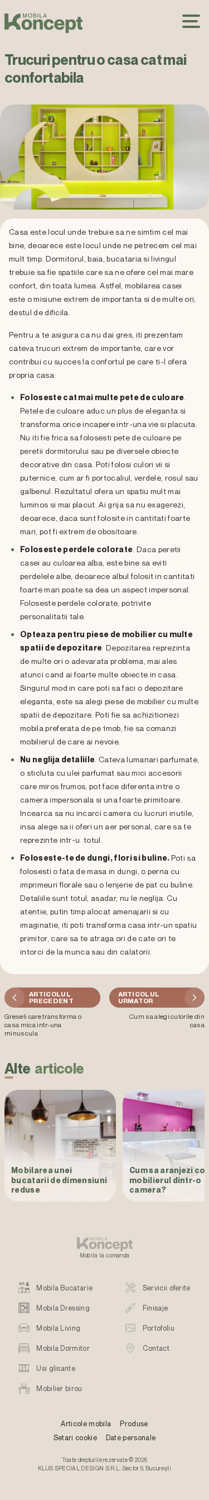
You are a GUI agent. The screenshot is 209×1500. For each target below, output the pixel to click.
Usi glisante (55, 1368)
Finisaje (155, 1308)
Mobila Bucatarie (64, 1288)
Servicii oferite (167, 1288)
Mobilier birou (59, 1388)
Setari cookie (75, 1437)
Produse (134, 1424)
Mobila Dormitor (63, 1348)
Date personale (130, 1437)
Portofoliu (158, 1328)
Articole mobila (86, 1424)
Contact (156, 1348)
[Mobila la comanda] (43, 23)
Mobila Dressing (63, 1308)
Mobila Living (58, 1328)
